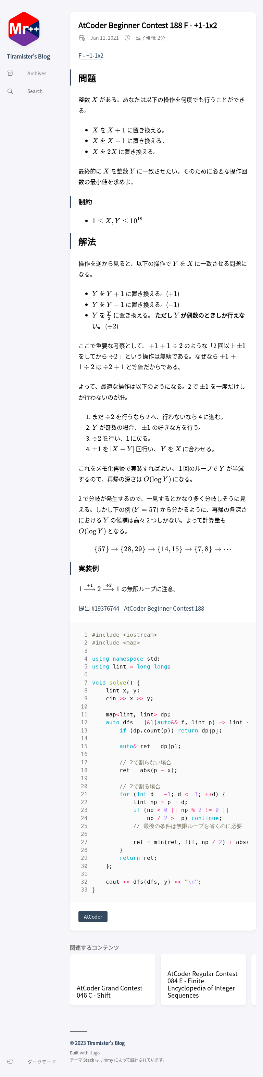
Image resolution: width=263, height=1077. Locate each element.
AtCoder (93, 916)
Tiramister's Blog (28, 56)
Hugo (94, 1052)
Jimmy (106, 1060)
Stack (88, 1060)
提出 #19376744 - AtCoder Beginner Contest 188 (141, 608)
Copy (236, 636)
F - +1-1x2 (90, 55)
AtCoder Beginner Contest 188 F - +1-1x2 (147, 24)
